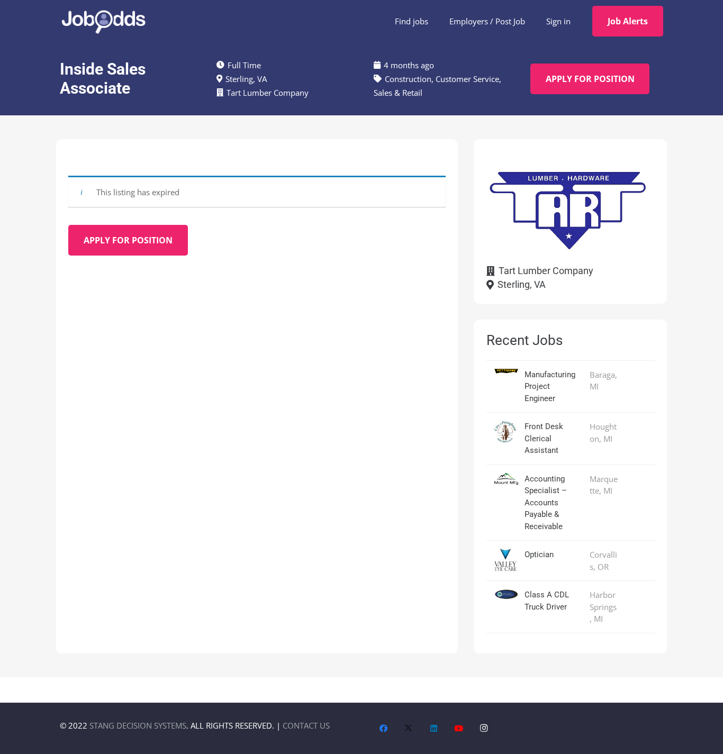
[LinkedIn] (434, 729)
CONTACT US (306, 725)
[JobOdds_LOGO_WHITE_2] (103, 21)
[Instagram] (484, 729)
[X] (409, 729)
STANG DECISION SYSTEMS (137, 725)
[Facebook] (384, 729)
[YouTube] (459, 729)
